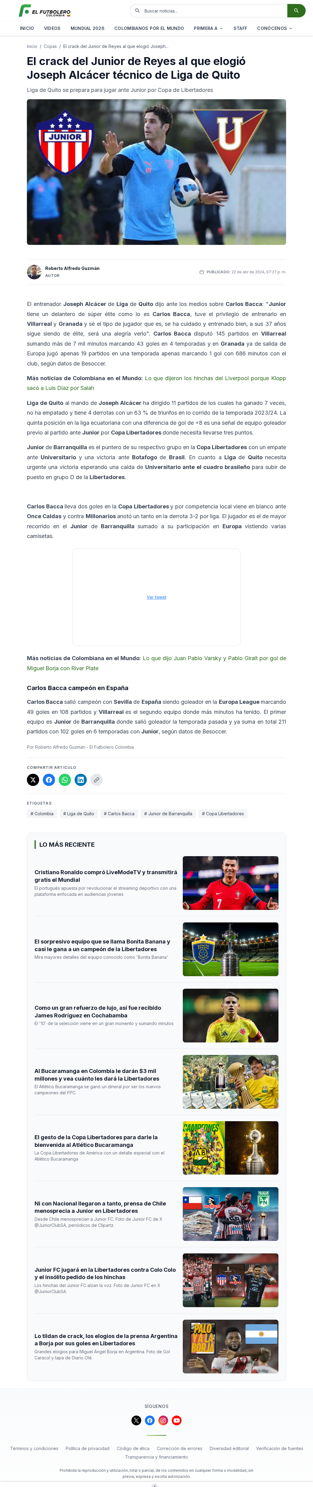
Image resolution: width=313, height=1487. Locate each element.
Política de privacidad (87, 1448)
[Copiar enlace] (96, 780)
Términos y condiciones (34, 1448)
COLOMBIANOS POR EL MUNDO (149, 28)
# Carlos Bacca (119, 813)
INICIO (27, 28)
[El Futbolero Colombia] (44, 11)
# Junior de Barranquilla (168, 813)
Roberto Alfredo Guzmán (72, 268)
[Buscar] (296, 10)
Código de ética (133, 1448)
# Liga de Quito (78, 813)
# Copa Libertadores (223, 813)
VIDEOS (52, 28)
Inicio (32, 46)
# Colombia (42, 813)
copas (50, 46)
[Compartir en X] (33, 780)
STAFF (241, 28)
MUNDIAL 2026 (88, 28)
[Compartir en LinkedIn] (81, 780)
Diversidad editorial (229, 1448)
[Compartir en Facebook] (49, 780)
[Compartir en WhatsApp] (65, 780)
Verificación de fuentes (279, 1448)
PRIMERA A (205, 28)
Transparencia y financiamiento (156, 1457)
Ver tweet (156, 597)
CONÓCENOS (272, 28)
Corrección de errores (179, 1448)
